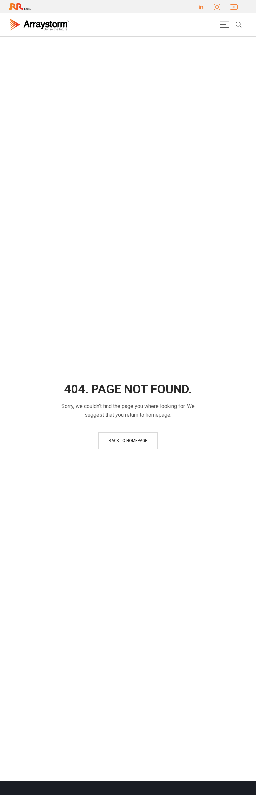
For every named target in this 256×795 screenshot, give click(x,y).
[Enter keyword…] (239, 25)
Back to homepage (128, 440)
